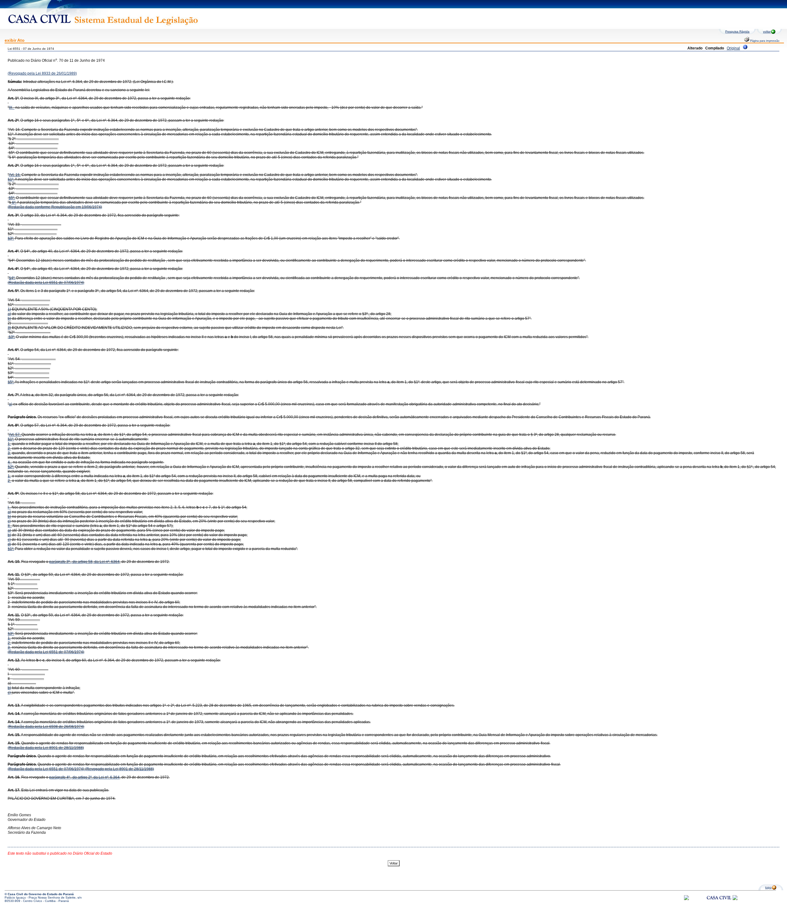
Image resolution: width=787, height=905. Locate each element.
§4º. (12, 278)
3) (9, 328)
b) (9, 318)
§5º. (12, 198)
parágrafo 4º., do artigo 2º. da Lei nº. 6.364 (84, 777)
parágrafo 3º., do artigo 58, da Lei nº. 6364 (84, 562)
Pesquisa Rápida (737, 31)
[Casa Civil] (719, 903)
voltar (767, 31)
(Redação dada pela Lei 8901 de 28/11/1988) (46, 748)
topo (768, 887)
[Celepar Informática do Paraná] (686, 899)
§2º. (11, 467)
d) (9, 544)
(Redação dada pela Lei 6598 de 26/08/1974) (46, 726)
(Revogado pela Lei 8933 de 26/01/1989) (42, 73)
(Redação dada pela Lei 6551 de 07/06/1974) (46, 282)
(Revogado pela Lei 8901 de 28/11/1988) (119, 769)
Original (733, 48)
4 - (10, 462)
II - (10, 526)
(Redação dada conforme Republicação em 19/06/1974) (55, 207)
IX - (11, 107)
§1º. (11, 179)
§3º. (11, 238)
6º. (13, 202)
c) (9, 521)
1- (9, 444)
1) (9, 309)
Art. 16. (15, 175)
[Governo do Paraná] (735, 899)
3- (9, 453)
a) (9, 314)
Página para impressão (764, 40)
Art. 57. (15, 434)
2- (9, 448)
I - (9, 507)
